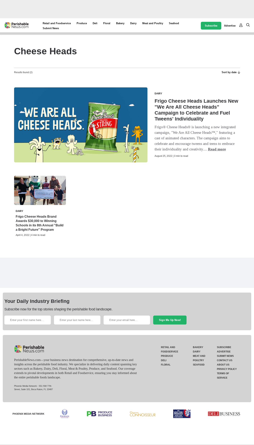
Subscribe (211, 25)
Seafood (174, 23)
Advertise (230, 25)
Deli (95, 23)
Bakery (120, 23)
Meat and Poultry (152, 23)
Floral (106, 23)
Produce (82, 23)
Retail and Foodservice (57, 23)
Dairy (133, 23)
